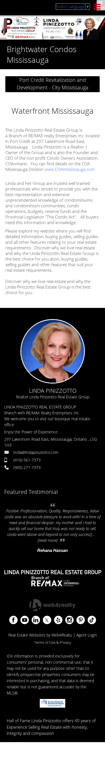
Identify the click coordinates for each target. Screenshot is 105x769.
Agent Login (86, 635)
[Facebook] (13, 620)
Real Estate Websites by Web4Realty (40, 635)
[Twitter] (47, 620)
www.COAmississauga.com (70, 169)
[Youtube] (24, 620)
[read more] (47, 540)
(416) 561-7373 (27, 460)
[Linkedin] (36, 620)
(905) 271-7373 (27, 467)
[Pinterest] (80, 620)
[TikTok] (92, 620)
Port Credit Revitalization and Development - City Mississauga (52, 83)
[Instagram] (69, 620)
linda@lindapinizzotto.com (35, 452)
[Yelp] (58, 620)
